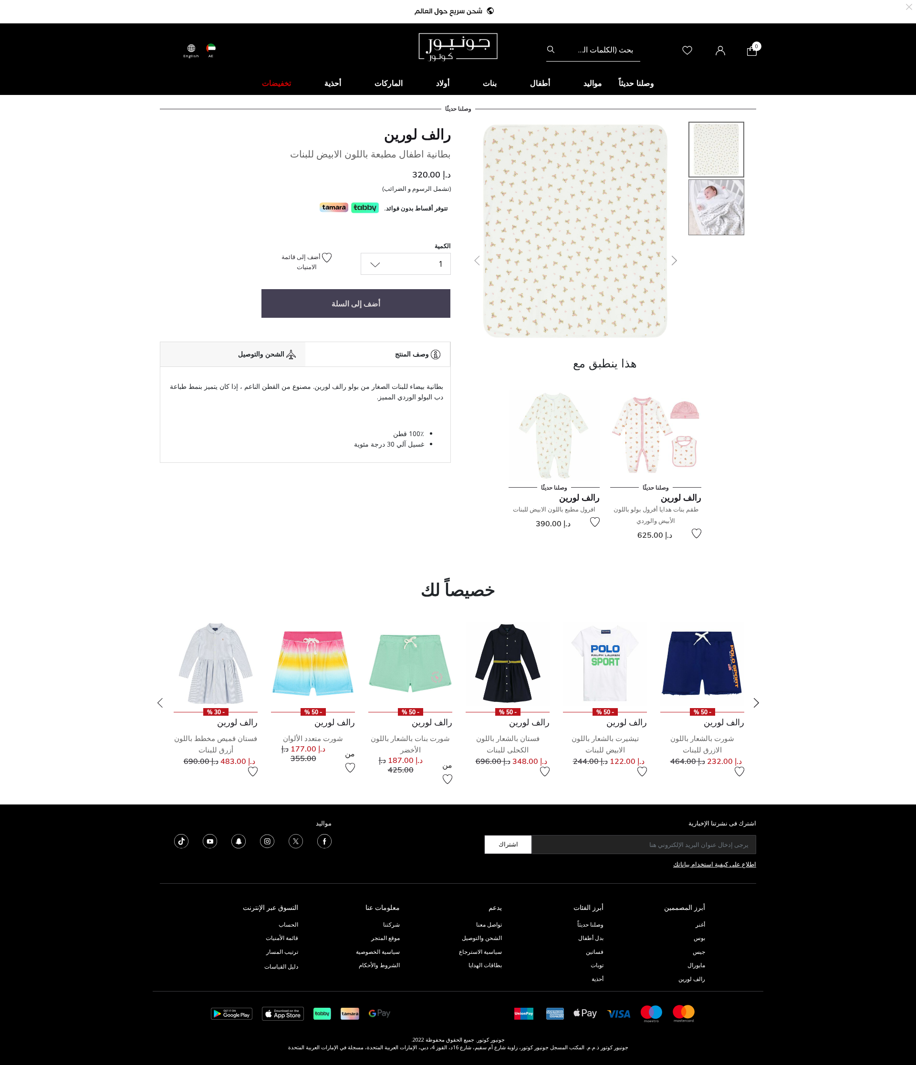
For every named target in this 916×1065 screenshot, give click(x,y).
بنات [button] (490, 83)
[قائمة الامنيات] (696, 533)
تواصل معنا (488, 924)
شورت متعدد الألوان (313, 738)
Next (756, 703)
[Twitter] (296, 840)
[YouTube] (210, 840)
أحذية (598, 979)
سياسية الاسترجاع (480, 952)
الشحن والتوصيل (482, 938)
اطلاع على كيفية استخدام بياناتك (714, 864)
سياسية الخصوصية (378, 952)
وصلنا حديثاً (590, 924)
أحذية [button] (332, 83)
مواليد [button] (592, 83)
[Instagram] (267, 840)
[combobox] (593, 50)
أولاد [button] (442, 83)
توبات (597, 965)
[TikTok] (181, 840)
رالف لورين (417, 134)
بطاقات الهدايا (485, 965)
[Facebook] (324, 840)
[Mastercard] (684, 1012)
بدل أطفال (591, 938)
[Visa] (619, 1013)
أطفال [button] (540, 83)
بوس (699, 938)
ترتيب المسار (282, 952)
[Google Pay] (379, 1012)
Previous (160, 703)
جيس (699, 952)
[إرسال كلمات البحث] (550, 50)
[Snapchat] (238, 840)
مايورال (696, 965)
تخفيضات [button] (276, 83)
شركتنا (391, 924)
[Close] (909, 5)
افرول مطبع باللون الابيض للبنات (554, 509)
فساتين (595, 952)
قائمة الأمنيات (282, 938)
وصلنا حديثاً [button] (636, 83)
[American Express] (555, 1012)
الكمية (443, 245)
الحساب (288, 924)
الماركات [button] (389, 83)
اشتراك (508, 844)
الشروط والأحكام (379, 965)
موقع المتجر (385, 938)
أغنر (700, 924)
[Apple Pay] (585, 1012)
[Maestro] (651, 1012)
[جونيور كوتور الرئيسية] (458, 46)
